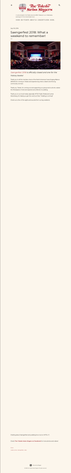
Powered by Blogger (36, 465)
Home (18, 20)
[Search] (59, 4)
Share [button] (12, 447)
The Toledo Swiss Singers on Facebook (28, 441)
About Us (33, 20)
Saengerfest (21, 450)
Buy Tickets (25, 20)
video (25, 450)
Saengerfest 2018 (18, 72)
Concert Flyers (43, 20)
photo (15, 450)
